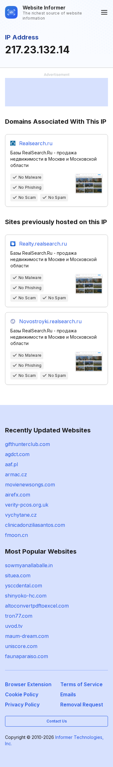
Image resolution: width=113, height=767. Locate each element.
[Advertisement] (56, 92)
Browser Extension (28, 684)
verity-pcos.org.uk (26, 505)
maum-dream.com (27, 636)
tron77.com (18, 616)
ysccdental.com (23, 585)
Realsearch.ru (35, 143)
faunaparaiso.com (26, 656)
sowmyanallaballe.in (29, 565)
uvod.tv (14, 626)
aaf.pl (11, 464)
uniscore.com (21, 646)
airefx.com (17, 494)
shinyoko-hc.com (25, 595)
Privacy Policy (22, 704)
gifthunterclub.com (27, 444)
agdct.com (17, 454)
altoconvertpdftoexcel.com (37, 606)
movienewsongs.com (30, 484)
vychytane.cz (21, 515)
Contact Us (56, 721)
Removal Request (81, 704)
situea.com (17, 575)
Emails (68, 694)
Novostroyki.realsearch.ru (50, 321)
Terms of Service (81, 684)
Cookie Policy (21, 694)
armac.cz (16, 474)
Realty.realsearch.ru (43, 244)
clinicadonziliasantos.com (35, 525)
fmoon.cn (16, 535)
